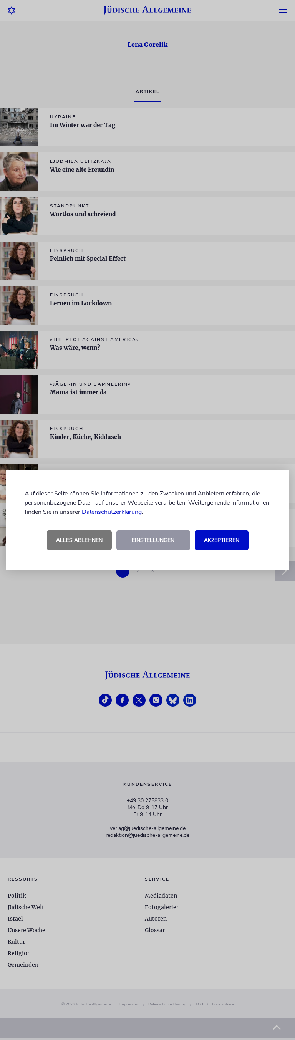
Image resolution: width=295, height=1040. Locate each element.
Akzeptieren (221, 540)
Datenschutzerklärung (112, 512)
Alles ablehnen (79, 540)
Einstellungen (153, 540)
